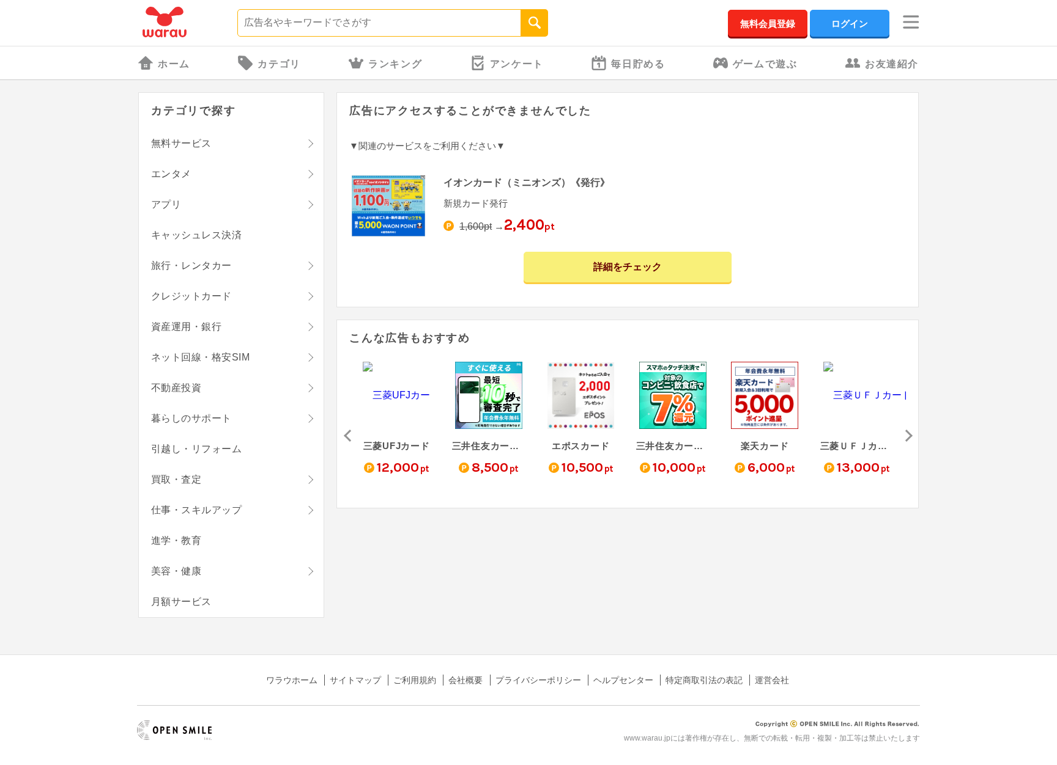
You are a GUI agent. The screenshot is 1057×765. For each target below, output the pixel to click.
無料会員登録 (767, 23)
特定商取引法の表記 (704, 680)
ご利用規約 (414, 680)
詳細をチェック (627, 267)
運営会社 (772, 680)
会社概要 (465, 680)
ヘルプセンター (623, 680)
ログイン (849, 23)
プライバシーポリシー (538, 680)
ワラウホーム (291, 680)
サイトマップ (355, 680)
